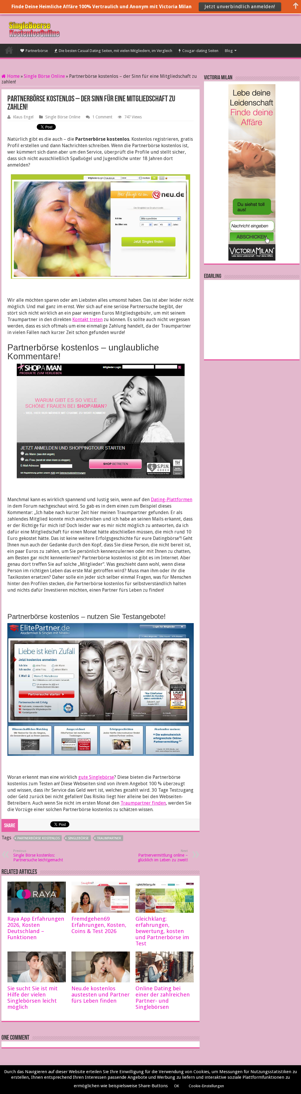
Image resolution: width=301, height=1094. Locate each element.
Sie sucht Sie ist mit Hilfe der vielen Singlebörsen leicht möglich (32, 997)
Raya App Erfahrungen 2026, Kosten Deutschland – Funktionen (35, 928)
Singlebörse (78, 838)
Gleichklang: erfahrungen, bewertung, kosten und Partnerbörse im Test (162, 931)
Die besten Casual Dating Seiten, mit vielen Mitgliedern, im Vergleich (115, 50)
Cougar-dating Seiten (200, 50)
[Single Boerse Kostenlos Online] (34, 28)
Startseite (9, 50)
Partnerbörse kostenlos (38, 838)
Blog (229, 50)
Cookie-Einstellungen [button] (206, 1086)
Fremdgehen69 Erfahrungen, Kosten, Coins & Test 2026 (98, 925)
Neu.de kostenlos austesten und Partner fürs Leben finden (100, 994)
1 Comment (102, 117)
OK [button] (176, 1086)
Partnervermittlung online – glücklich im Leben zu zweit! (163, 855)
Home (13, 76)
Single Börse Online (44, 76)
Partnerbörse (37, 50)
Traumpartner (109, 838)
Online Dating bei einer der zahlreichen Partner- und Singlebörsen (163, 997)
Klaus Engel (23, 117)
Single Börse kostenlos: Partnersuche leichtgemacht (38, 855)
